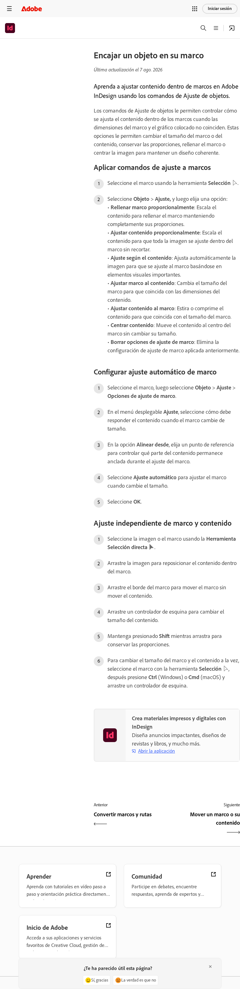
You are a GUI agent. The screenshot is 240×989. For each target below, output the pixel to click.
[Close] (210, 967)
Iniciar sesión (220, 8)
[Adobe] (31, 8)
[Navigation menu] (9, 8)
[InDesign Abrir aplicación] (232, 28)
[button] (195, 9)
